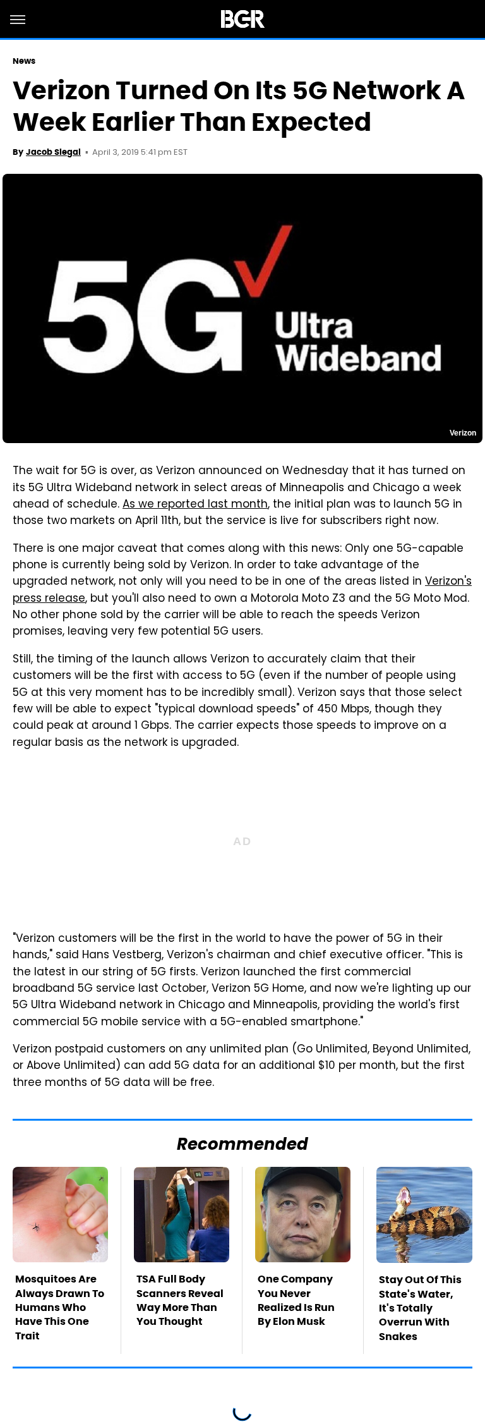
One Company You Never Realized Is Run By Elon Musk (296, 1300)
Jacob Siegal (53, 152)
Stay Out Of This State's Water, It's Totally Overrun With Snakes (420, 1308)
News (24, 61)
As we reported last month (195, 505)
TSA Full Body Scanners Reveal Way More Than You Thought (180, 1300)
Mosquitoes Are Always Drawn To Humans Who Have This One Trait (59, 1307)
